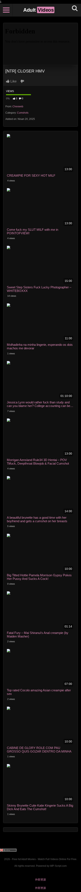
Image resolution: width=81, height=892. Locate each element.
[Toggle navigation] (6, 10)
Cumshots (22, 112)
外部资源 (40, 879)
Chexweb (17, 106)
